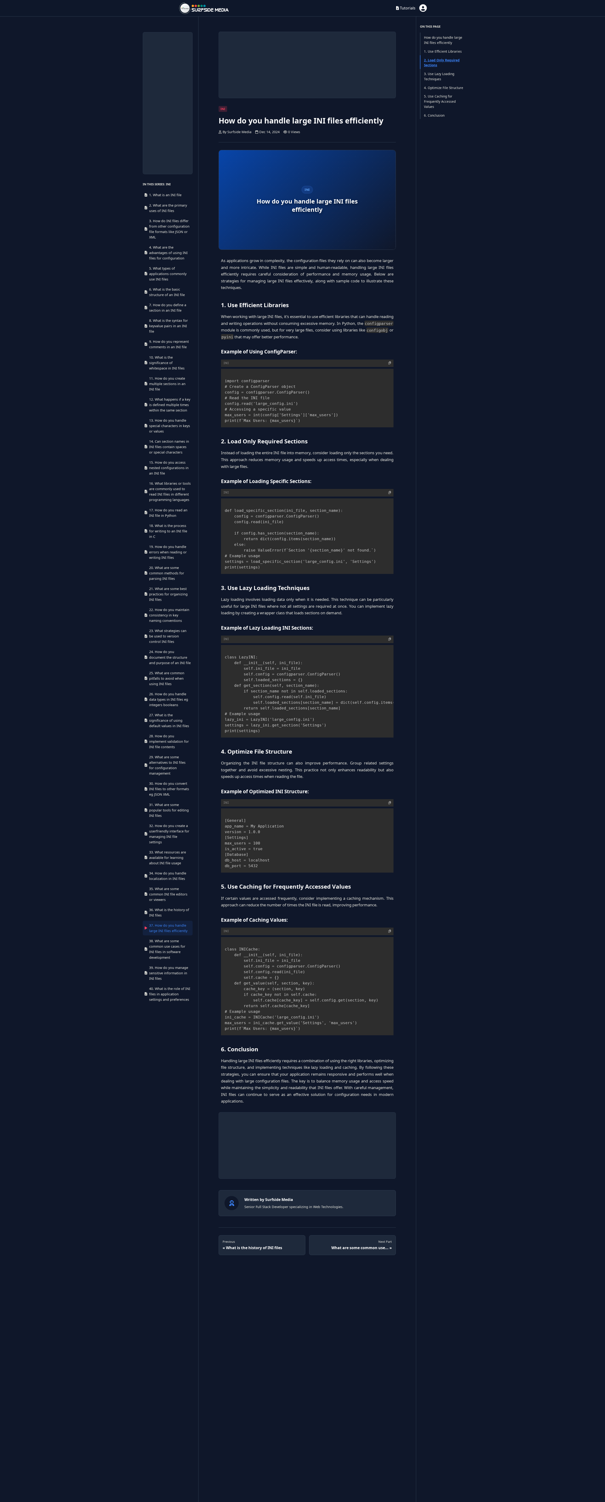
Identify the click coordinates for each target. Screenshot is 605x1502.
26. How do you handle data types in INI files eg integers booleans (168, 699)
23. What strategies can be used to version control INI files (167, 636)
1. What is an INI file (165, 195)
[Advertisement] (167, 103)
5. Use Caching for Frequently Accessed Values (440, 101)
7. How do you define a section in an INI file (167, 308)
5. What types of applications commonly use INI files (167, 273)
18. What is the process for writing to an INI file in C (168, 531)
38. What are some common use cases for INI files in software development (167, 949)
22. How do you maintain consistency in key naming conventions (169, 615)
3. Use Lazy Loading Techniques (439, 76)
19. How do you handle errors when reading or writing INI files (168, 552)
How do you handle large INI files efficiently (443, 40)
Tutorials (407, 8)
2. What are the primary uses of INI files (168, 208)
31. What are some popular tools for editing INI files (169, 810)
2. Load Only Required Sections (442, 63)
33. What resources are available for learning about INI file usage (167, 857)
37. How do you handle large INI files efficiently (168, 928)
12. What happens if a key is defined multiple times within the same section (169, 404)
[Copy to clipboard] (389, 363)
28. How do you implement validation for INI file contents (169, 741)
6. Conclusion (434, 115)
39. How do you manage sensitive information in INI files (168, 973)
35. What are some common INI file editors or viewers (168, 894)
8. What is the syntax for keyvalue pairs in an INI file (168, 326)
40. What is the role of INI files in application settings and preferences (169, 994)
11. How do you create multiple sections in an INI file (167, 383)
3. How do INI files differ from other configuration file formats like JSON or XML (169, 229)
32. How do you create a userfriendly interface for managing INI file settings (169, 833)
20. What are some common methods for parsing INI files (166, 573)
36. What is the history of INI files (169, 912)
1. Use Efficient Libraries (443, 51)
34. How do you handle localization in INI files (167, 876)
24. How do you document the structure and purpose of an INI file (170, 657)
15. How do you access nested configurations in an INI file (169, 467)
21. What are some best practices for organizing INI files (168, 594)
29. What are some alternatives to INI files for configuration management (167, 765)
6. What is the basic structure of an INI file (167, 292)
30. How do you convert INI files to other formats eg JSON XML (169, 789)
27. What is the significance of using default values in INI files (169, 720)
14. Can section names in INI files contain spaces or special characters (169, 446)
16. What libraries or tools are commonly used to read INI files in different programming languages (170, 491)
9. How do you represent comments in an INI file (169, 344)
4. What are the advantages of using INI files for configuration (168, 252)
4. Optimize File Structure (443, 87)
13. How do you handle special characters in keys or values (169, 425)
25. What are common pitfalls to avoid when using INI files (166, 678)
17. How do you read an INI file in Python (168, 513)
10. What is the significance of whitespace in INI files (167, 362)
